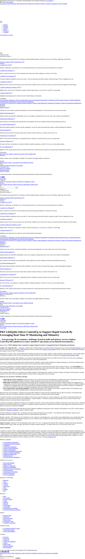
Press (6, 345)
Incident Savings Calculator (10, 508)
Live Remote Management (7, 124)
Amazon (16, 154)
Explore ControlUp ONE (6, 62)
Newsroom (8, 181)
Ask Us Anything (62, 3)
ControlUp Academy (39, 3)
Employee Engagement (67, 103)
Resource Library (7, 162)
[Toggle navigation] (1, 22)
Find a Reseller (7, 547)
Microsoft (2, 154)
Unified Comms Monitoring (39, 103)
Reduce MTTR (4, 107)
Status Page (31, 3)
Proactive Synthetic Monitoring (72, 100)
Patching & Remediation (6, 113)
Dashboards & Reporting (9, 454)
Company (5, 32)
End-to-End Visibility (9, 463)
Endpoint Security (8, 456)
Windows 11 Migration (9, 466)
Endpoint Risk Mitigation (7, 119)
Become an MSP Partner (23, 184)
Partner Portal (34, 184)
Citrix (6, 154)
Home (1, 345)
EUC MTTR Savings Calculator (11, 510)
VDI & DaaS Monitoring (21, 100)
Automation (6, 445)
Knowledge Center (5, 3)
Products (5, 26)
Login (7, 2)
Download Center (15, 3)
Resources (6, 30)
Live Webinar (49, 0)
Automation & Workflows (54, 103)
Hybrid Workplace (5, 130)
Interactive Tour (4, 165)
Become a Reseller (8, 546)
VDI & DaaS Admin (8, 530)
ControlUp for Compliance (7, 76)
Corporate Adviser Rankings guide (70, 355)
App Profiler (19, 165)
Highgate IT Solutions (12, 410)
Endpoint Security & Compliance (12, 469)
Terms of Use (3, 553)
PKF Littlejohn (77, 348)
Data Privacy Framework (44, 553)
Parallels (31, 154)
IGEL (26, 154)
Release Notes (23, 3)
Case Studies (15, 162)
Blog (1, 162)
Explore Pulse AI (18, 62)
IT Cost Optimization (5, 147)
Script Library (12, 165)
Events (21, 162)
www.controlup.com (50, 437)
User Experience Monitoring (7, 100)
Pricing (5, 29)
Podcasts (31, 162)
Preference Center (20, 553)
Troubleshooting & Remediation (8, 101)
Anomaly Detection (27, 103)
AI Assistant (18, 103)
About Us (2, 181)
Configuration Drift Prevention (56, 100)
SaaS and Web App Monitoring (25, 101)
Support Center (7, 515)
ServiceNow (21, 154)
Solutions (5, 27)
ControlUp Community (51, 3)
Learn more (3, 178)
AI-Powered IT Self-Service (7, 103)
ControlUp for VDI (5, 65)
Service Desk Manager (9, 531)
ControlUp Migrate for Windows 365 (10, 87)
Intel (34, 154)
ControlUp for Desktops (6, 70)
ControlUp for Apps (5, 82)
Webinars (25, 162)
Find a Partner (3, 184)
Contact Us (15, 181)
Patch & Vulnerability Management (38, 100)
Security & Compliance (24, 181)
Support (11, 2)
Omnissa (11, 154)
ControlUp (21, 348)
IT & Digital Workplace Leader (11, 528)
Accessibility (54, 553)
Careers (32, 181)
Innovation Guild (4, 170)
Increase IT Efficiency (6, 141)
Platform (5, 25)
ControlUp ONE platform (48, 349)
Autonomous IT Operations (7, 135)
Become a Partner (12, 184)
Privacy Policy (11, 553)
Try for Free (10, 35)
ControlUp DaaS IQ (5, 93)
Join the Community (5, 168)
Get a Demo (3, 35)
